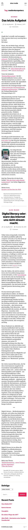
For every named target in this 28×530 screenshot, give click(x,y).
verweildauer (7, 477)
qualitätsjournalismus (9, 198)
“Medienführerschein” (8, 76)
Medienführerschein (15, 195)
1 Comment (15, 229)
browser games (15, 470)
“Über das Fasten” (7, 466)
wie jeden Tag (6, 140)
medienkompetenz (8, 197)
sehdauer (11, 475)
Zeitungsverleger (8, 202)
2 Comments (15, 27)
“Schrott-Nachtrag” (17, 70)
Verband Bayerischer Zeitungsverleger (14, 200)
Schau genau (18, 198)
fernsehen (10, 472)
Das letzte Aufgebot (14, 20)
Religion (16, 210)
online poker (7, 474)
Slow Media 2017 (6, 504)
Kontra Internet (6, 507)
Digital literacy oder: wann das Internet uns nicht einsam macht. (14, 218)
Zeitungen (14, 16)
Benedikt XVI (7, 470)
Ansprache (15, 265)
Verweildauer (21, 275)
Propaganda (17, 197)
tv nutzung (17, 475)
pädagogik (13, 474)
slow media (14, 3)
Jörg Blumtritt (9, 24)
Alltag (11, 210)
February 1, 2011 (21, 24)
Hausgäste (4, 511)
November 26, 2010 (21, 227)
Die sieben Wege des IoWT (9, 514)
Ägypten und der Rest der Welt (11, 189)
